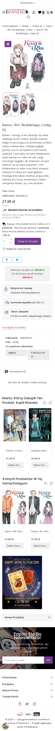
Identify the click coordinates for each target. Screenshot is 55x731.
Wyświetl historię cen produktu (22, 210)
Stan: (5, 190)
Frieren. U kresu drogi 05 (19, 450)
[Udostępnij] (6, 259)
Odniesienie (12, 337)
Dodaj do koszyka (28, 241)
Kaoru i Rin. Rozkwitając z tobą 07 (23, 531)
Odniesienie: (8, 195)
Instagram (34, 704)
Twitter (27, 704)
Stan (8, 342)
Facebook (20, 704)
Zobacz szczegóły (16, 465)
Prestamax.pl (31, 726)
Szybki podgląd (21, 412)
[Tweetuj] (17, 259)
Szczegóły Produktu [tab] (14, 327)
